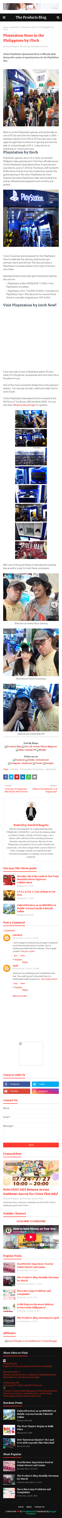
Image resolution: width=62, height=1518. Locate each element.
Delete (22, 956)
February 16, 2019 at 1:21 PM (26, 938)
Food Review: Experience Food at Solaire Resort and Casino (35, 1265)
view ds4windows (49, 979)
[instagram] (45, 1091)
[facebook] (16, 1084)
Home (5, 27)
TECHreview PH (11, 1383)
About (29, 1507)
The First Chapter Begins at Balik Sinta (35, 1428)
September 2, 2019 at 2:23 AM (27, 969)
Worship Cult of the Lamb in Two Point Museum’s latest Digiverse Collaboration (38, 879)
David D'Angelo (12, 46)
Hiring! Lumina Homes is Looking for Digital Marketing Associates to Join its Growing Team (29, 1375)
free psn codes (28, 951)
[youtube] (16, 1091)
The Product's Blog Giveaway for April (38, 1318)
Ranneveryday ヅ (11, 1372)
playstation (15, 27)
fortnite (17, 935)
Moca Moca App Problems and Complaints (34, 1292)
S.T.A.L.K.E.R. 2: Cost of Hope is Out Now (36, 893)
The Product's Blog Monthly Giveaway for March (38, 1279)
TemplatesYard (28, 1511)
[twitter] (45, 1084)
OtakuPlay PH (10, 1363)
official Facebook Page (23, 405)
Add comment (20, 996)
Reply (16, 956)
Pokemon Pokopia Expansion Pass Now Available (27, 1366)
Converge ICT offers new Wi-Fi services (22, 1385)
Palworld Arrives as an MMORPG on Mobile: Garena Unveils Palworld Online (36, 908)
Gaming (14, 769)
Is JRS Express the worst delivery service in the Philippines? (35, 1306)
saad (15, 966)
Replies (18, 959)
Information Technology (32, 769)
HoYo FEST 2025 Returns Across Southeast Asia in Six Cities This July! (30, 1192)
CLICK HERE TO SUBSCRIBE (31, 1221)
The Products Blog (31, 17)
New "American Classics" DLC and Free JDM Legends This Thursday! (35, 1441)
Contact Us (40, 1507)
